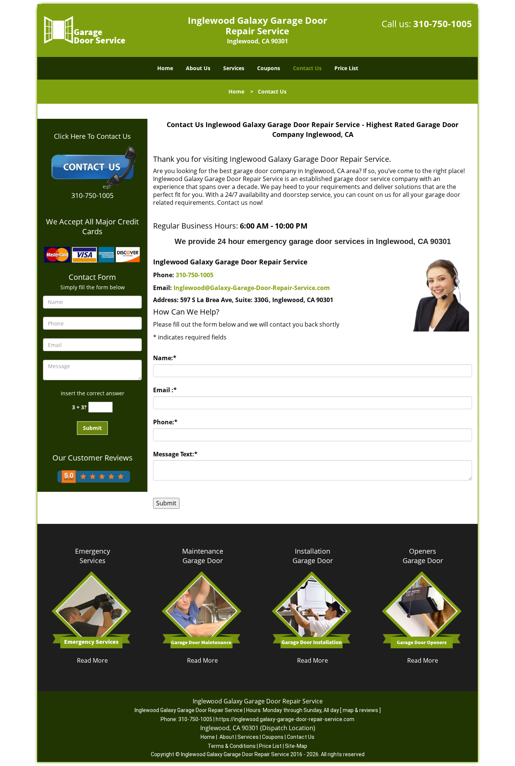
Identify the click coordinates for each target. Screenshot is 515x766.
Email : (165, 390)
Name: (164, 358)
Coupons (268, 68)
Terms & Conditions (232, 746)
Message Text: (175, 454)
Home (165, 68)
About (226, 737)
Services (233, 68)
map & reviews (361, 710)
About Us (198, 68)
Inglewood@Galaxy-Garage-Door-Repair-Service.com (251, 288)
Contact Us (307, 68)
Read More (92, 660)
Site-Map (296, 746)
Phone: (165, 422)
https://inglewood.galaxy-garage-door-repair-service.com (285, 719)
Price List (346, 68)
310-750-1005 (442, 23)
